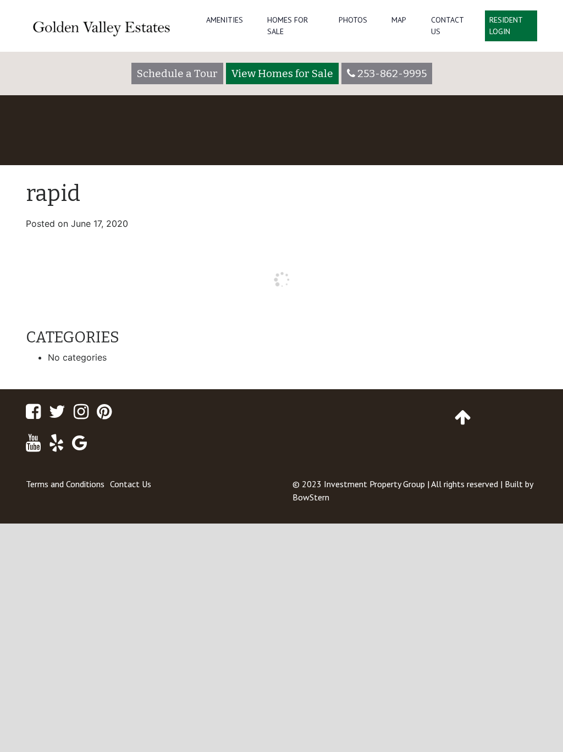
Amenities (224, 20)
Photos (353, 20)
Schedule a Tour (177, 73)
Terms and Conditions (65, 483)
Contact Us (447, 25)
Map (398, 20)
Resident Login (506, 25)
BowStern (310, 497)
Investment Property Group (374, 483)
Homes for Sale (287, 25)
